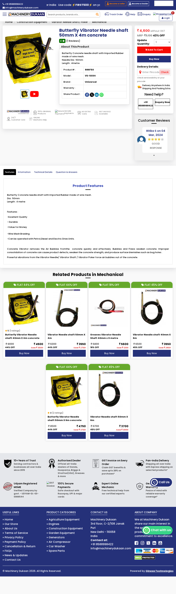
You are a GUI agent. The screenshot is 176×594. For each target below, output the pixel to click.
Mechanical (99, 22)
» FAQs (7, 551)
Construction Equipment (32, 22)
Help (132, 14)
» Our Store (10, 524)
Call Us (164, 482)
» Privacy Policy (13, 537)
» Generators (56, 537)
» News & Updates (15, 555)
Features (9, 172)
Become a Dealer (139, 3)
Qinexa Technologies (159, 571)
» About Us (10, 528)
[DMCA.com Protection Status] (145, 557)
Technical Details (43, 172)
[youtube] (160, 543)
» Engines (53, 524)
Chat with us (161, 530)
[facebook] (136, 543)
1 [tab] (154, 155)
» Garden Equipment (61, 533)
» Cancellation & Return (19, 546)
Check (165, 72)
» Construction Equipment (65, 528)
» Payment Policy (14, 542)
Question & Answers (66, 172)
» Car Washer (56, 546)
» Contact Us (12, 560)
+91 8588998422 (13, 4)
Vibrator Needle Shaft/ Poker (70, 22)
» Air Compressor (58, 542)
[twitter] (148, 543)
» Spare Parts (56, 551)
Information (24, 172)
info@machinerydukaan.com (21, 7)
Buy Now (24, 353)
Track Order (116, 14)
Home (9, 22)
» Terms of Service (15, 533)
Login (166, 18)
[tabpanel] (154, 140)
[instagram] (142, 543)
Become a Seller (117, 3)
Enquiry (146, 14)
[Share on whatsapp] (101, 94)
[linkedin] (154, 543)
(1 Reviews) (73, 41)
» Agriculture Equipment (63, 519)
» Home (8, 519)
